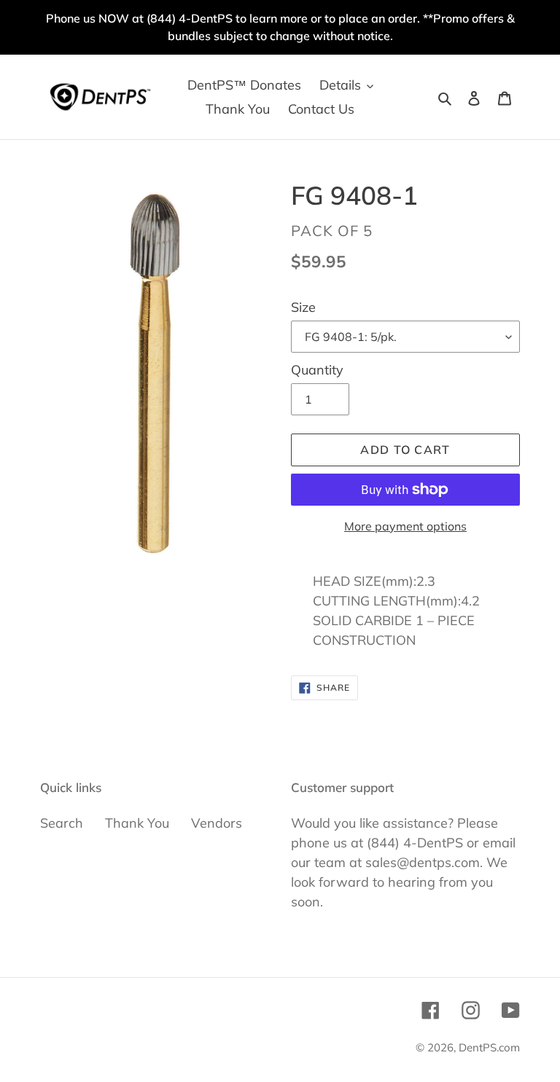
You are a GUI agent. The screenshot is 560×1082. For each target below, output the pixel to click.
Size (303, 307)
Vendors (216, 823)
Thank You (137, 823)
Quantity (317, 369)
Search (61, 823)
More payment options (405, 526)
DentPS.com (489, 1047)
